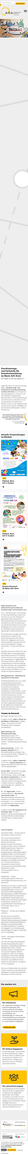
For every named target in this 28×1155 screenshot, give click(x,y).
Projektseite (5, 872)
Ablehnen (3, 1150)
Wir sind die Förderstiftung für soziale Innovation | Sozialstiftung (13, 944)
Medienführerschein (7, 736)
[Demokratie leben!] (14, 1124)
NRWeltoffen (20, 659)
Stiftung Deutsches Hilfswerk (17, 920)
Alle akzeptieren (12, 1150)
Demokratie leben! (19, 653)
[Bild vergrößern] (14, 419)
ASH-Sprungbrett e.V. (8, 394)
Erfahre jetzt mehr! (10, 1027)
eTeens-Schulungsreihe (16, 814)
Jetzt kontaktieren (20, 3)
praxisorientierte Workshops (10, 683)
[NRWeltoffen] (14, 1136)
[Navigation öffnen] (25, 11)
